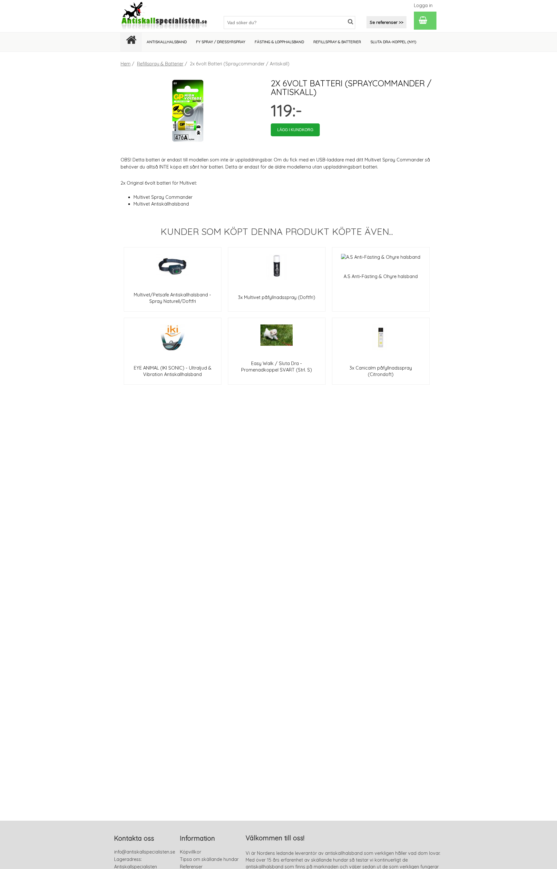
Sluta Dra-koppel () (393, 41)
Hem (126, 64)
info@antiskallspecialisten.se (144, 852)
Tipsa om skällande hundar (209, 859)
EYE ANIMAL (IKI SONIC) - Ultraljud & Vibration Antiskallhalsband (172, 371)
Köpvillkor (190, 852)
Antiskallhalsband (167, 41)
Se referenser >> (386, 22)
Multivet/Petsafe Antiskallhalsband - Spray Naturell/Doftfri (172, 298)
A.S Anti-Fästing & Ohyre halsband (381, 276)
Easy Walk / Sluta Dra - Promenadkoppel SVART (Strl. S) (276, 367)
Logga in (423, 5)
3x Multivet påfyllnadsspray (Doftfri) (276, 297)
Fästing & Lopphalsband (279, 41)
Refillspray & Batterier (160, 64)
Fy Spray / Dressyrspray (220, 41)
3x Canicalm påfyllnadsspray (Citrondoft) (380, 371)
